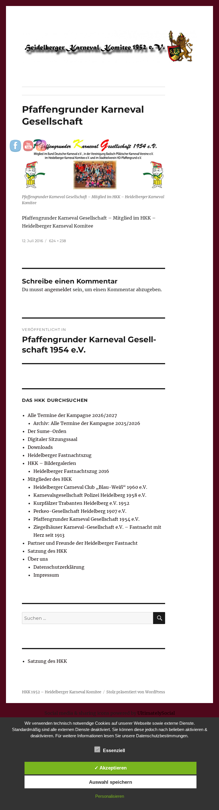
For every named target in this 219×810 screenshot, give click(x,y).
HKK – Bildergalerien (52, 463)
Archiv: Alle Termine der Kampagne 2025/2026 (86, 423)
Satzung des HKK (47, 551)
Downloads (40, 447)
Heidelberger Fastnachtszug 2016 (71, 471)
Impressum (46, 575)
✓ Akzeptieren (110, 767)
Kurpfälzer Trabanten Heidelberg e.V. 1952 (81, 503)
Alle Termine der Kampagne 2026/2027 (72, 415)
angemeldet (58, 289)
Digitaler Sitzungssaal (52, 439)
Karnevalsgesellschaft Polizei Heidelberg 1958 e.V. (89, 495)
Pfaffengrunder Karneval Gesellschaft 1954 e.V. (86, 519)
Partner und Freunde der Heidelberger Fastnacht (83, 543)
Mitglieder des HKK (50, 479)
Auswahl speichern (110, 782)
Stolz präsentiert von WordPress (135, 692)
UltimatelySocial (156, 713)
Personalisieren (109, 796)
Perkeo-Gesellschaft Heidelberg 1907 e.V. (79, 511)
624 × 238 (57, 240)
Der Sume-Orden (47, 431)
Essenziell (114, 750)
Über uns (38, 559)
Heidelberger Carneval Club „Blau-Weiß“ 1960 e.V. (90, 487)
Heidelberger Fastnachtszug (60, 455)
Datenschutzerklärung (58, 567)
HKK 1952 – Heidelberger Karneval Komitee (61, 692)
